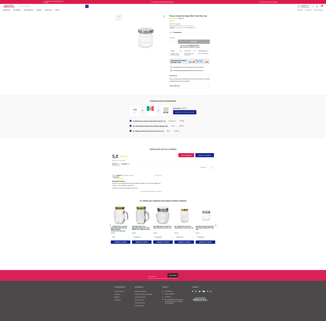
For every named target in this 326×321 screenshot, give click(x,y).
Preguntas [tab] (124, 164)
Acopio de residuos (140, 305)
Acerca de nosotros (119, 291)
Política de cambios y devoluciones (144, 294)
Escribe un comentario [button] (204, 155)
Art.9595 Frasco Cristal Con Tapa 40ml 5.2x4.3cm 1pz (124, 188)
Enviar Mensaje (168, 291)
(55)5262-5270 (305, 7)
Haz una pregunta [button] (186, 155)
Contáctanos (168, 297)
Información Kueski (140, 303)
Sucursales (300, 10)
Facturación (308, 10)
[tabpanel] (144, 36)
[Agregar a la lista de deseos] (163, 16)
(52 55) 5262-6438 (169, 294)
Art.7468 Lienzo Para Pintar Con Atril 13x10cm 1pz (148, 131)
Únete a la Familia (139, 300)
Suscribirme (173, 275)
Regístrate (117, 297)
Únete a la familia (318, 10)
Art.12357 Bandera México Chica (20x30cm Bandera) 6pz (150, 126)
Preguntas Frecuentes (140, 291)
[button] (158, 191)
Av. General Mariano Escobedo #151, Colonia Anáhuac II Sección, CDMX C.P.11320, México (174, 301)
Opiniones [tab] (115, 164)
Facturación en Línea (140, 297)
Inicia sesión (117, 300)
